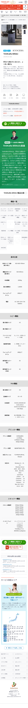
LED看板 (3, 677)
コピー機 (3, 658)
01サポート (3, 666)
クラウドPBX (4, 662)
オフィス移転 (4, 673)
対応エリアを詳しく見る (15, 648)
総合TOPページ (5, 654)
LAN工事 (3, 669)
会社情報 (20, 2)
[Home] (5, 2)
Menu (26, 3)
